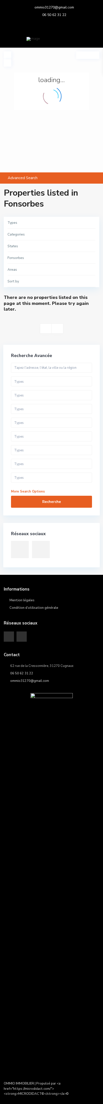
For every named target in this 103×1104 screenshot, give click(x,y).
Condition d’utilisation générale (34, 608)
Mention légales (22, 600)
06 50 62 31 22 (54, 14)
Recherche (51, 501)
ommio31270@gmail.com (54, 7)
